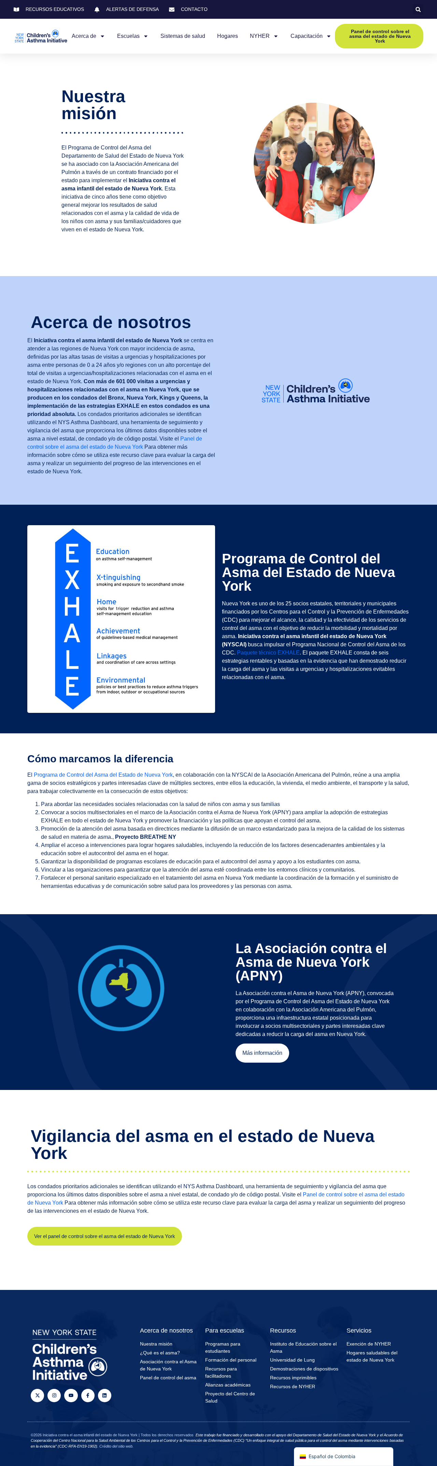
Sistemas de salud (182, 36)
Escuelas (128, 36)
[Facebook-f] (88, 1395)
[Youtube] (70, 1395)
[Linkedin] (104, 1395)
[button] (418, 9)
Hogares (227, 36)
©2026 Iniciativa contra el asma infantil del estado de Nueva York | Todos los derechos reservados (112, 1435)
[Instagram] (54, 1395)
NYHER (260, 36)
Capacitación (307, 36)
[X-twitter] (37, 1395)
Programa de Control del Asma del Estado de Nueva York (103, 775)
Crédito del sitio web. (116, 1446)
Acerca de (84, 36)
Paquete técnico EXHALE (268, 653)
